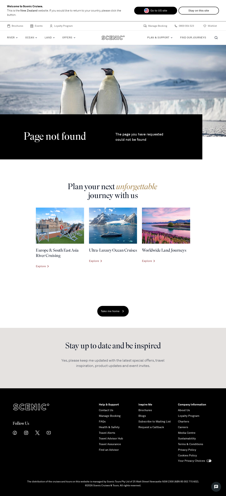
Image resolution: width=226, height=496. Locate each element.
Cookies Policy (187, 455)
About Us (184, 410)
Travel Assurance (110, 444)
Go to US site (158, 10)
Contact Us (106, 410)
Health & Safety (109, 427)
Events (39, 25)
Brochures (17, 25)
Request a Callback (151, 427)
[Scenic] (113, 37)
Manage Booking (157, 25)
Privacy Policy (187, 450)
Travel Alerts (107, 433)
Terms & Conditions (190, 444)
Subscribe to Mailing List (154, 421)
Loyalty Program (63, 25)
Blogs (142, 416)
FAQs (102, 421)
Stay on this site (198, 10)
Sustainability (187, 438)
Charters (183, 421)
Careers (183, 427)
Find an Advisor (109, 450)
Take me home (110, 311)
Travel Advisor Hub (111, 438)
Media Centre (186, 433)
